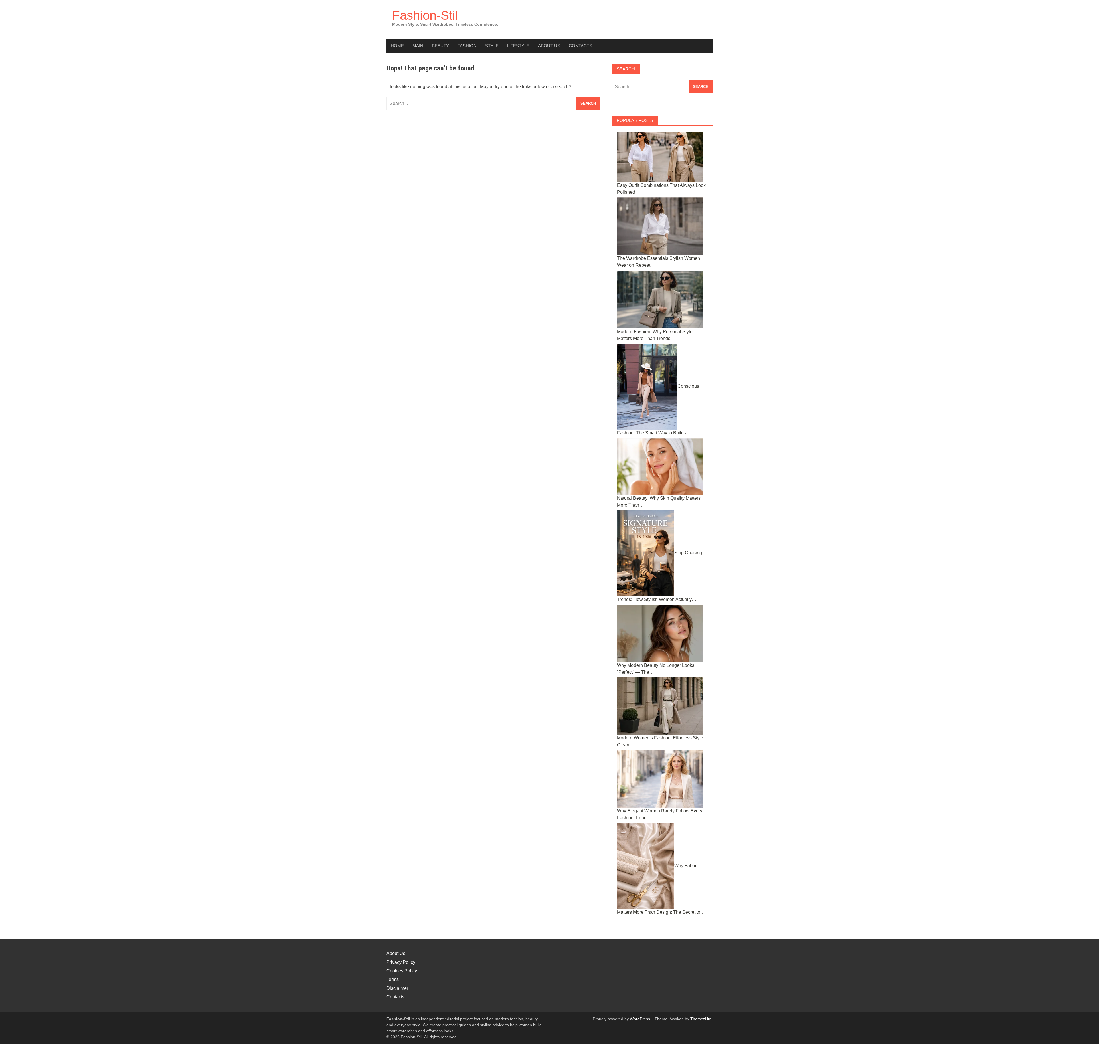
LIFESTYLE (518, 45)
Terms (392, 979)
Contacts (580, 45)
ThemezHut (700, 1019)
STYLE (492, 45)
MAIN (417, 45)
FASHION (467, 45)
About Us (549, 45)
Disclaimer (397, 988)
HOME (397, 45)
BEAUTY (440, 45)
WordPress (640, 1019)
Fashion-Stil (425, 15)
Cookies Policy (401, 970)
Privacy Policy (400, 962)
